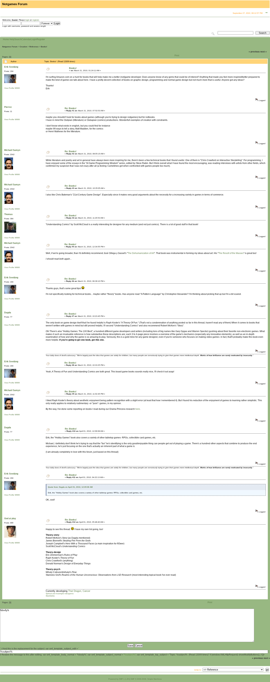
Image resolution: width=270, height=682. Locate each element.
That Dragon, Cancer (79, 591)
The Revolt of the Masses (231, 253)
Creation (23, 47)
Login (34, 39)
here (137, 409)
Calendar (26, 39)
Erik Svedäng (11, 67)
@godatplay (50, 596)
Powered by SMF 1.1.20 (118, 679)
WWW (17, 88)
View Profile (9, 88)
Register (41, 39)
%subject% (129, 654)
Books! (44, 47)
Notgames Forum (9, 47)
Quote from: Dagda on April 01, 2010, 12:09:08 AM (70, 487)
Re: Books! (70, 108)
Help (12, 39)
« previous (254, 51)
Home (6, 39)
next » (263, 51)
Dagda (7, 312)
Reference (34, 47)
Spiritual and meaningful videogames (60, 594)
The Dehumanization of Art (141, 253)
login (27, 20)
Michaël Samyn (12, 150)
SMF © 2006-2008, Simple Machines (146, 679)
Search (17, 39)
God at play (10, 518)
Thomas (8, 214)
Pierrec (8, 107)
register (35, 20)
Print (176, 55)
